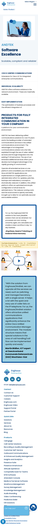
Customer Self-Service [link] (13, 450)
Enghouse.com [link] (10, 402)
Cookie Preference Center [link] (12, 523)
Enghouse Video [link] (11, 405)
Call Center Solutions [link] (12, 444)
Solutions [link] (8, 420)
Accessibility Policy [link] (10, 518)
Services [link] (7, 423)
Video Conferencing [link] (12, 496)
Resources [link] (8, 429)
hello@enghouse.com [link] (17, 385)
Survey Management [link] (13, 487)
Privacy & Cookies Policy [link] (12, 516)
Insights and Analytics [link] (13, 459)
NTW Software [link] (10, 475)
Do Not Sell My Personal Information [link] (15, 521)
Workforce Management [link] (14, 484)
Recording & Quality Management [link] (18, 447)
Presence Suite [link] (10, 462)
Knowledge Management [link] (14, 490)
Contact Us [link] (8, 393)
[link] (3, 521)
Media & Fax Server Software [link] (16, 481)
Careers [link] (7, 399)
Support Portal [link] (10, 408)
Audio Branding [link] (10, 493)
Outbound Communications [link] (16, 453)
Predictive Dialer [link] (10, 499)
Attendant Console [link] (12, 478)
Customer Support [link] (12, 396)
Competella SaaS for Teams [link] (16, 472)
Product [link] (11, 9)
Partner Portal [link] (9, 411)
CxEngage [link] (8, 441)
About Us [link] (7, 426)
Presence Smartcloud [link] (13, 465)
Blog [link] (6, 432)
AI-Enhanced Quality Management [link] (18, 456)
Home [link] (5, 9)
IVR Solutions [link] (9, 503)
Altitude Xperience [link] (11, 469)
